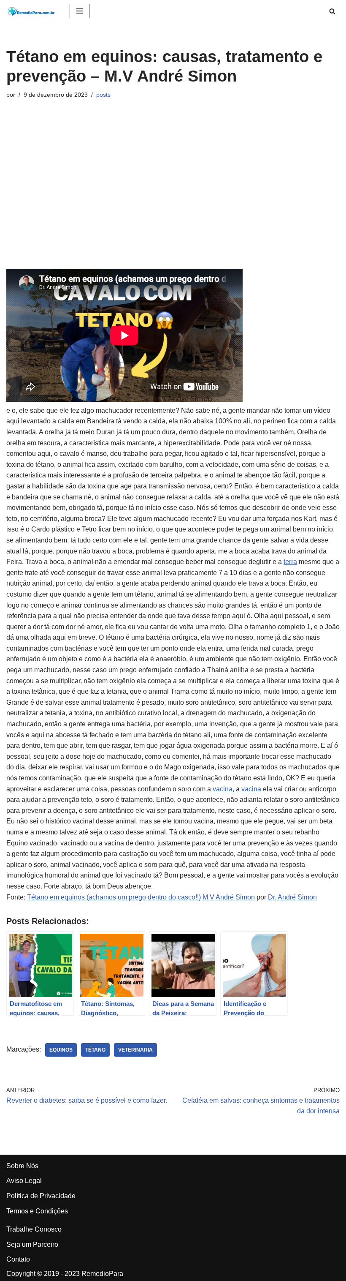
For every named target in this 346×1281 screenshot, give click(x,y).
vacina (222, 789)
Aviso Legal (24, 1180)
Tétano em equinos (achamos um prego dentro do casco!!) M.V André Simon (141, 897)
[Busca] (332, 11)
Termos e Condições (37, 1211)
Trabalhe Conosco (34, 1229)
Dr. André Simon (292, 897)
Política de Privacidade (41, 1195)
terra (290, 561)
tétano (95, 1050)
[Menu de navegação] (79, 11)
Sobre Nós (22, 1165)
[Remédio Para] (31, 11)
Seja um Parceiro (32, 1244)
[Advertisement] (173, 184)
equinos (61, 1050)
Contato (18, 1259)
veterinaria (135, 1050)
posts (103, 94)
